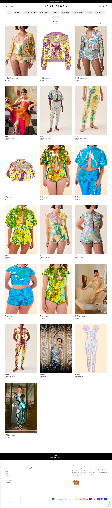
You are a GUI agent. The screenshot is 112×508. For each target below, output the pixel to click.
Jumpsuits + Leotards (30, 12)
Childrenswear (78, 12)
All (10, 12)
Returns (6, 473)
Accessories (65, 12)
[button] (108, 504)
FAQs (6, 469)
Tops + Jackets (44, 12)
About (11, 6)
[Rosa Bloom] (56, 6)
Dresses (17, 12)
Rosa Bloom (10, 502)
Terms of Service (8, 480)
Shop (6, 6)
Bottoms (55, 12)
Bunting (89, 12)
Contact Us (7, 475)
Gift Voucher (99, 12)
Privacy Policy (8, 482)
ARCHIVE (56, 17)
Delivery (6, 471)
